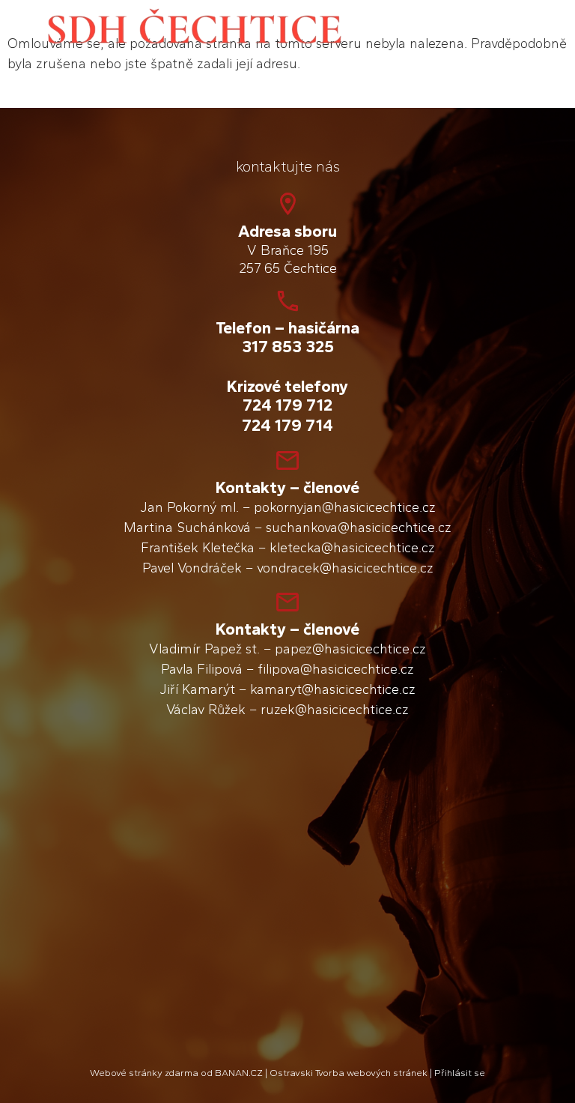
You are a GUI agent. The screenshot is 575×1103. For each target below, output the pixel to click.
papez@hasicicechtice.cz (350, 649)
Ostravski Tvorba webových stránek (349, 1072)
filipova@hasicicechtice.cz (336, 669)
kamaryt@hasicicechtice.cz (333, 689)
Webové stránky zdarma (144, 1072)
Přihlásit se (459, 1072)
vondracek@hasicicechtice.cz (345, 568)
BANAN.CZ (239, 1072)
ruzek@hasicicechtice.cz (335, 709)
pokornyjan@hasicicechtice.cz (345, 507)
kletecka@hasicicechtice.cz (352, 548)
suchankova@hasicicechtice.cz (358, 527)
